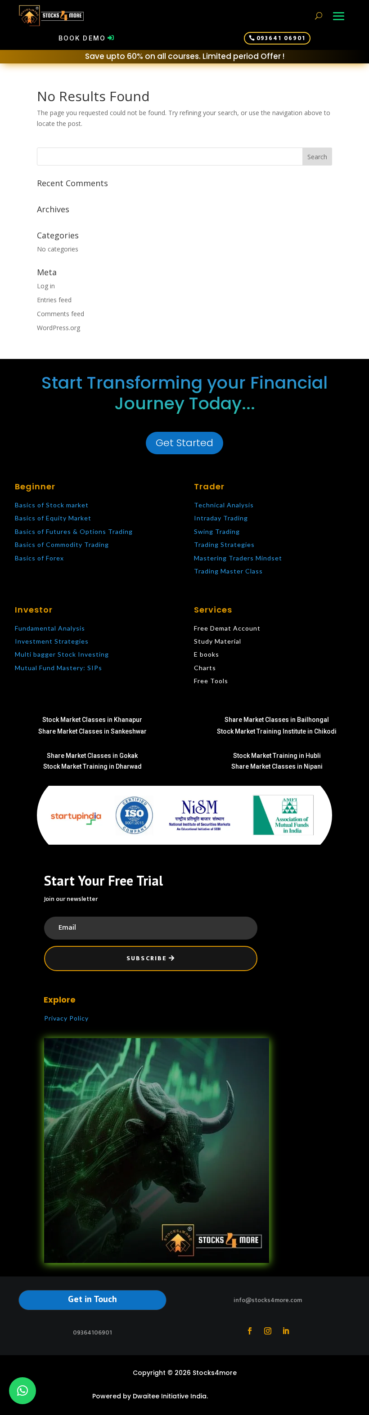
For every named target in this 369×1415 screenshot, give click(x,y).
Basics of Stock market (52, 505)
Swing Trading (217, 531)
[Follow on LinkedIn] (286, 1331)
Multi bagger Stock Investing (62, 654)
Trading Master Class (228, 571)
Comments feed (60, 313)
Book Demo (82, 38)
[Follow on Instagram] (268, 1331)
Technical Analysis (224, 505)
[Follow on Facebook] (250, 1331)
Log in (46, 286)
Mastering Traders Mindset (238, 558)
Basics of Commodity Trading (62, 544)
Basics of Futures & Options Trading (74, 531)
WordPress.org (58, 327)
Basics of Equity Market (53, 518)
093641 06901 (281, 38)
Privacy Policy (66, 1018)
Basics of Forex (39, 558)
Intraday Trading (221, 518)
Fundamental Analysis (50, 628)
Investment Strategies (52, 641)
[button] (22, 1390)
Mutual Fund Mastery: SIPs (58, 668)
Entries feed (54, 300)
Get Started (184, 443)
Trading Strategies (224, 544)
